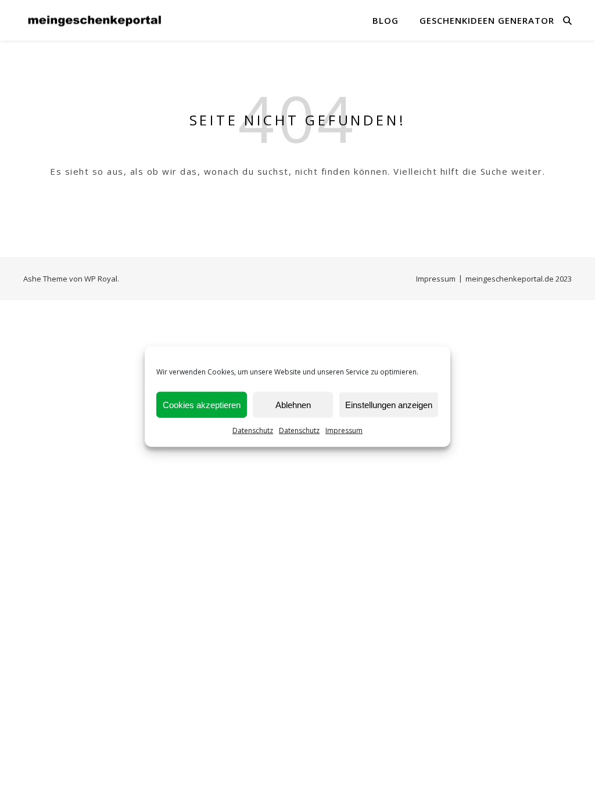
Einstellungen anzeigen (388, 404)
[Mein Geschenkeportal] (96, 20)
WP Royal (100, 278)
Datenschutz (252, 430)
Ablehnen (293, 404)
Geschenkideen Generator (487, 20)
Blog (385, 20)
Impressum (344, 430)
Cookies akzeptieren (202, 404)
